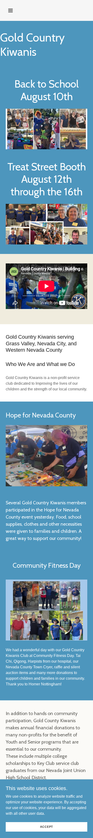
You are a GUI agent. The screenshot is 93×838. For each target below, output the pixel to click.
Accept (46, 826)
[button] (15, 10)
